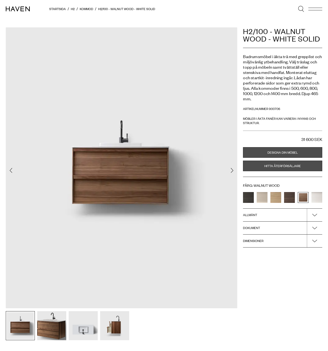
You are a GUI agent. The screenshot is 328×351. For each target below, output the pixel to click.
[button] (11, 170)
